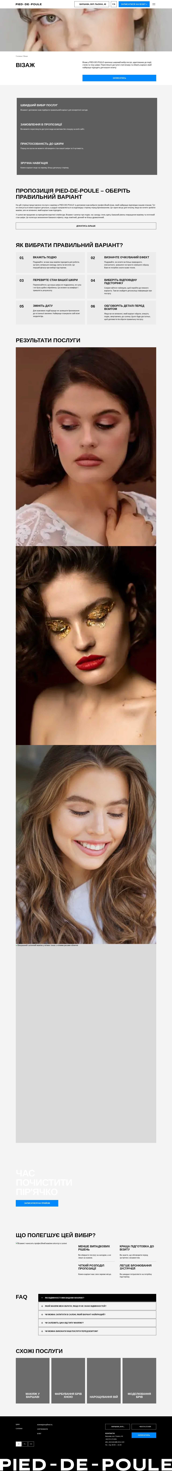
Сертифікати (42, 1429)
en (31, 1444)
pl (25, 1444)
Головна (19, 56)
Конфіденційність (45, 1425)
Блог (39, 1433)
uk (113, 4)
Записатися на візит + (134, 4)
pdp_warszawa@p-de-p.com (114, 1442)
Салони (19, 1428)
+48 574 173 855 (111, 1439)
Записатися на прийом (37, 1203)
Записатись (119, 78)
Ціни (18, 1424)
